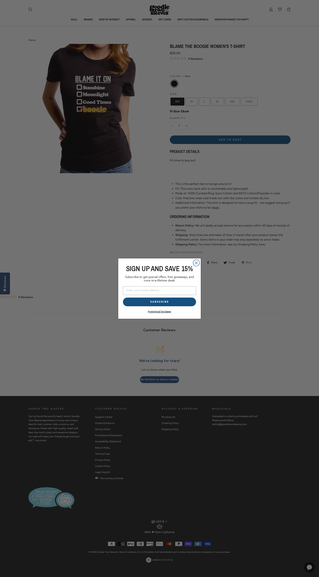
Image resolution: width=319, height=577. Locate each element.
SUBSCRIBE (159, 301)
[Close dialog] (196, 263)
